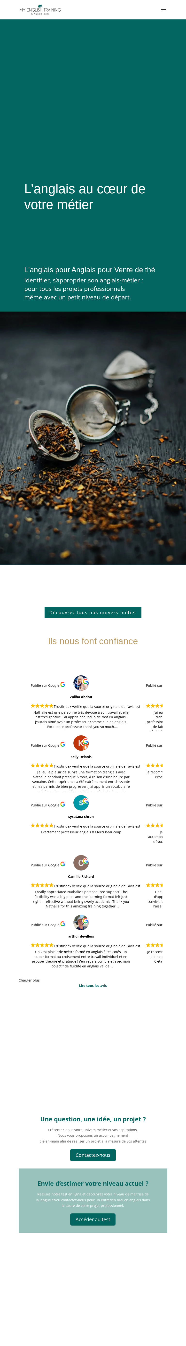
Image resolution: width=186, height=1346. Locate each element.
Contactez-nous (93, 1155)
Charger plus (29, 980)
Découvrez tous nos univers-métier (93, 612)
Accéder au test (93, 1219)
